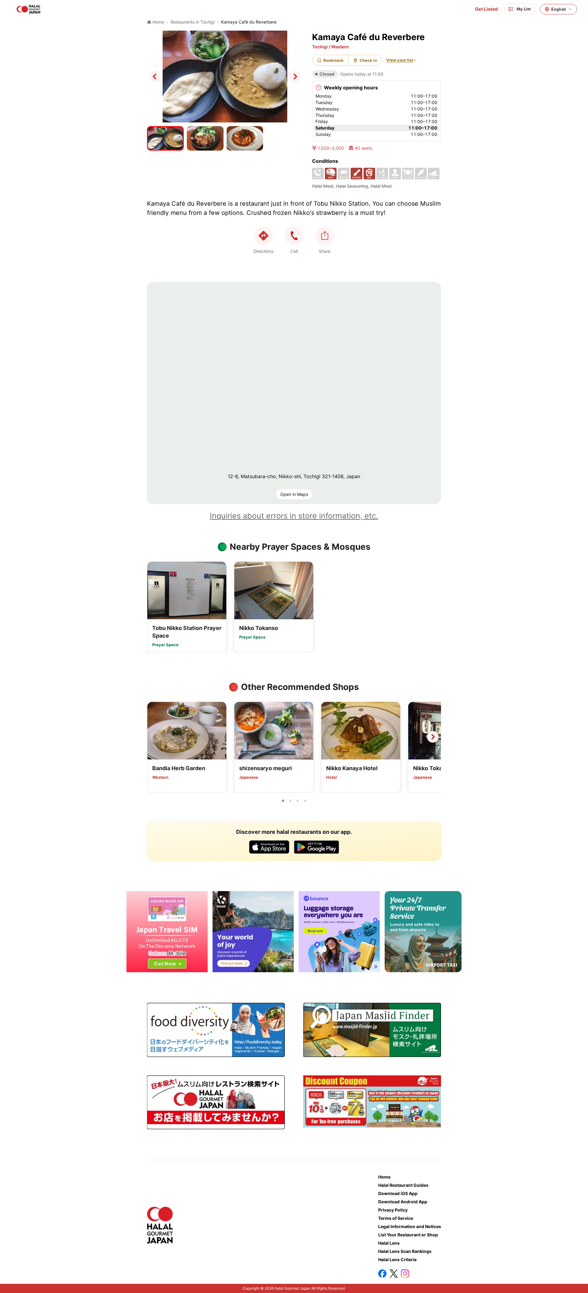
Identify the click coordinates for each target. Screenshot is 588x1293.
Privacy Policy (393, 1209)
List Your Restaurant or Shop (408, 1234)
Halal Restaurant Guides (403, 1185)
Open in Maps (294, 494)
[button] (294, 236)
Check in (368, 60)
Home (384, 1176)
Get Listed (486, 9)
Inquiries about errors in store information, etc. (294, 515)
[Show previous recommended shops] (155, 737)
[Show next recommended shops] (433, 737)
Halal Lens (389, 1243)
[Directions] (263, 236)
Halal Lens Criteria (397, 1259)
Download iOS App (397, 1193)
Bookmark (333, 60)
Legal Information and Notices (409, 1226)
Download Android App (402, 1201)
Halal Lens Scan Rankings (405, 1251)
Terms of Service (395, 1218)
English (558, 9)
